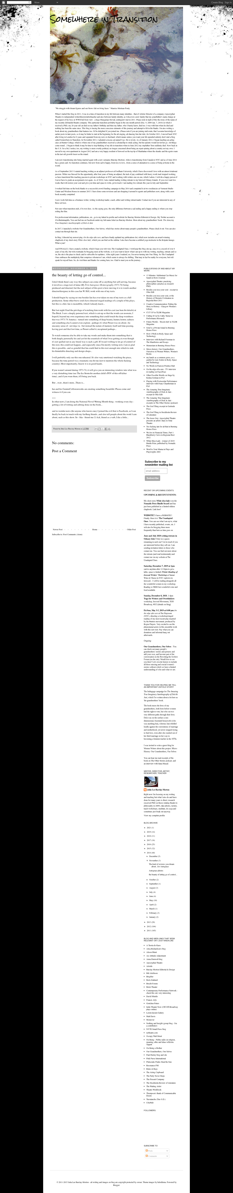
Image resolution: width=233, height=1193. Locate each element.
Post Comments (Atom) (72, 534)
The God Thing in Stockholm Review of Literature (161, 413)
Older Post (131, 529)
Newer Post (57, 529)
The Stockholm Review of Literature (161, 1082)
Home (94, 529)
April (151, 904)
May (151, 900)
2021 (149, 827)
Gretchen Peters (152, 1003)
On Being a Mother (154, 1048)
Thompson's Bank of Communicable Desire (161, 1094)
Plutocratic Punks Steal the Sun (159, 1061)
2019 (149, 831)
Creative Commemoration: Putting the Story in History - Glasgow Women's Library (161, 306)
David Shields (152, 996)
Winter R (166, 571)
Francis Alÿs (151, 999)
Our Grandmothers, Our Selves (92, 228)
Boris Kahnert (152, 979)
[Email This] (96, 429)
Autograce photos (156, 870)
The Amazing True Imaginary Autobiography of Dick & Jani (161, 694)
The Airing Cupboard (155, 1072)
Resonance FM (152, 1065)
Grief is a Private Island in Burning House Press (160, 328)
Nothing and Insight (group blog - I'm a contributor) (161, 1024)
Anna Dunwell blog (154, 959)
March (152, 908)
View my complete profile (154, 815)
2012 (149, 926)
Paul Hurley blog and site (156, 1054)
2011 (149, 930)
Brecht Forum (152, 983)
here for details (126, 310)
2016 (149, 844)
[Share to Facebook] (106, 429)
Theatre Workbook (153, 1089)
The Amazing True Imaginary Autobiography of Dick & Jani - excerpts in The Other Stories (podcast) (162, 400)
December (153, 856)
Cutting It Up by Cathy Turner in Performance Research (159, 316)
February (153, 912)
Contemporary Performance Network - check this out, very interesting (162, 991)
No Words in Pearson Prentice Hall (160, 365)
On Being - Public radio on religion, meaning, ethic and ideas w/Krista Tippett (160, 1042)
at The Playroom (160, 612)
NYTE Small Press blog (156, 1029)
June (151, 896)
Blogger (116, 1185)
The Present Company (155, 1079)
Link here (156, 509)
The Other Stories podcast (161, 760)
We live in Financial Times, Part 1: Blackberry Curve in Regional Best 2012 (160, 435)
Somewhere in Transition (104, 19)
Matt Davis (150, 1016)
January (152, 917)
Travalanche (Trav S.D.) (156, 1099)
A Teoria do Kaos (153, 945)
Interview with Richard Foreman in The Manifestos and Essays (160, 340)
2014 (149, 852)
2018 (149, 835)
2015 (149, 848)
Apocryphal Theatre (154, 962)
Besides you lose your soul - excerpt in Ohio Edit (162, 290)
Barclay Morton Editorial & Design (142, 217)
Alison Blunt (151, 952)
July (151, 892)
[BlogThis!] (99, 429)
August (152, 887)
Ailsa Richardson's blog (156, 948)
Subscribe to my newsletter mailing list (159, 463)
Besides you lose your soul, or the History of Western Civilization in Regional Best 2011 (160, 298)
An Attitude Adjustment (156, 955)
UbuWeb (150, 1102)
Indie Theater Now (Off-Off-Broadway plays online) (162, 1008)
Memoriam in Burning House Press (160, 345)
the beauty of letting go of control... (163, 874)
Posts (150, 1150)
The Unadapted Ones (120, 248)
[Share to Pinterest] (109, 429)
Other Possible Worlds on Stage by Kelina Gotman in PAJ (160, 376)
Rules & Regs (152, 1068)
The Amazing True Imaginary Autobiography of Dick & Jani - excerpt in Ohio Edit (159, 392)
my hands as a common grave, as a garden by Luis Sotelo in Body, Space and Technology (161, 360)
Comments (152, 1156)
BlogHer (149, 976)
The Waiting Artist (153, 1086)
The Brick (56, 313)
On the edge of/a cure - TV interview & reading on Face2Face (161, 370)
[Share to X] (102, 429)
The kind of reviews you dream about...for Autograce (161, 865)
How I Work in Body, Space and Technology (159, 334)
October (152, 879)
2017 (149, 840)
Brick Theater (151, 986)
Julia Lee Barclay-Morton (158, 789)
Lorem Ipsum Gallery (155, 1012)
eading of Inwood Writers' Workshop (161, 573)
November (153, 860)
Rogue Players (150, 624)
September (153, 883)
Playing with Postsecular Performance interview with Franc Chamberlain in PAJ (161, 383)
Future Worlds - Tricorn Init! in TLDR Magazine (161, 322)
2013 (149, 922)
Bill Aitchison (152, 973)
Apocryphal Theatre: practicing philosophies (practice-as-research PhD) (160, 284)
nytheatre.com (152, 1032)
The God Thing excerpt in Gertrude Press (160, 407)
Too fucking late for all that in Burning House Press (161, 427)
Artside (149, 966)
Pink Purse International (156, 1058)
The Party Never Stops (155, 1075)
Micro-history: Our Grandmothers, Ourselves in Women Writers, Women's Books (162, 351)
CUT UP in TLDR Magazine (158, 312)
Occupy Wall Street (154, 1036)
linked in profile (107, 217)
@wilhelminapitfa (62, 220)
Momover (150, 1019)
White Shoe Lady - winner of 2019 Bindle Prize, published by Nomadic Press (161, 443)
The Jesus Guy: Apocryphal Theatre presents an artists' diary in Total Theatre (161, 420)
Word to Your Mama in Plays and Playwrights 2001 (159, 450)
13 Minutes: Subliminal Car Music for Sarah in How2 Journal (161, 276)
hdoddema (161, 1182)
